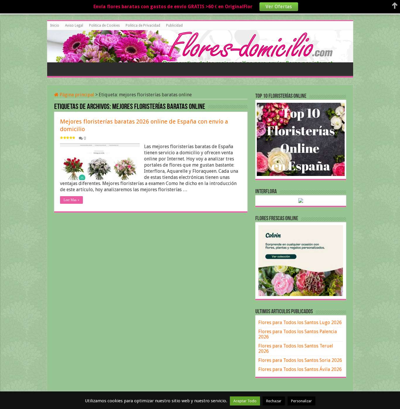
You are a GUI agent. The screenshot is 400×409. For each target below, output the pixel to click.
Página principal (76, 94)
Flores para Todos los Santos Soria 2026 (300, 360)
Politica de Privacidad (143, 25)
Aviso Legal (74, 25)
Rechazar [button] (273, 401)
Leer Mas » (71, 200)
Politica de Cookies (104, 25)
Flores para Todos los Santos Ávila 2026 (300, 369)
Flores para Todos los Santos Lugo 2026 (300, 322)
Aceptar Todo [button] (245, 401)
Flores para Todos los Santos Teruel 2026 (295, 348)
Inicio (54, 25)
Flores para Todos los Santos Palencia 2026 (297, 334)
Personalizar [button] (301, 401)
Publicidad (174, 25)
